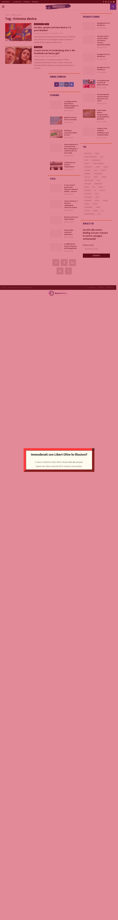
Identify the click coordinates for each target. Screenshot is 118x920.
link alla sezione (75, 462)
